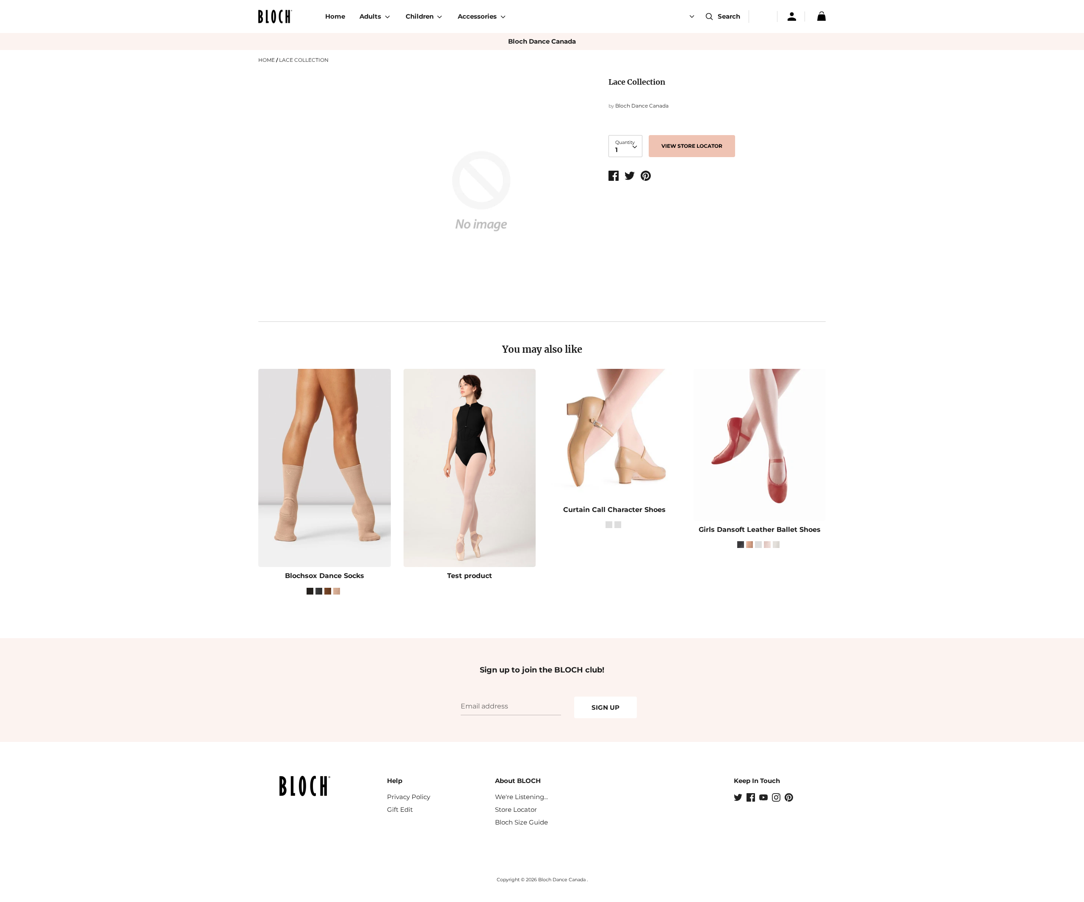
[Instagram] (777, 798)
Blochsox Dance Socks (324, 576)
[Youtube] (764, 798)
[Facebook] (752, 798)
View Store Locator (691, 146)
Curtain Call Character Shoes (614, 510)
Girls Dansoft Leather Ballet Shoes (760, 530)
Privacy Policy (408, 797)
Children (420, 16)
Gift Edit (400, 809)
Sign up (605, 707)
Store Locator (516, 809)
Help (394, 781)
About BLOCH (518, 781)
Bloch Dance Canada (542, 41)
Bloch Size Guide (521, 822)
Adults (371, 16)
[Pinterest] (790, 798)
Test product (469, 576)
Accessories (478, 16)
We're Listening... (521, 797)
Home (335, 16)
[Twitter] (739, 798)
